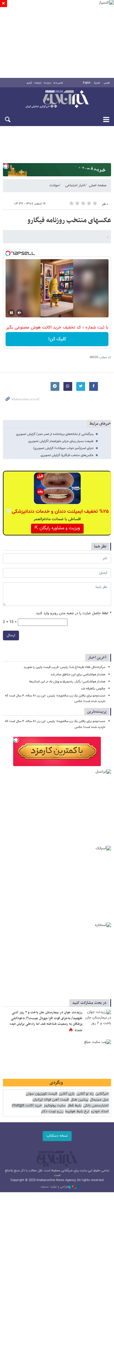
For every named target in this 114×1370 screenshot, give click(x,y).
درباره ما (47, 83)
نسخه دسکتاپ (57, 1136)
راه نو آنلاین (85, 1094)
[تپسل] (6, 166)
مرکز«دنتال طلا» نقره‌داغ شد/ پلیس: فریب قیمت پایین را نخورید (64, 667)
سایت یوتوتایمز (54, 1105)
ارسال (11, 635)
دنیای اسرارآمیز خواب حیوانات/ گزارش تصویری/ (63, 448)
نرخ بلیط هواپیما (77, 1111)
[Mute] (19, 312)
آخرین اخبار (97, 657)
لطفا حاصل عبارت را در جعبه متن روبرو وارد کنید (73, 613)
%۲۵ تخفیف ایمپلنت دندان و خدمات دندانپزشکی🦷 (57, 511)
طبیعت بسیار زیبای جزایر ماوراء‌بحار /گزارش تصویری (61, 441)
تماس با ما (58, 83)
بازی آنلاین (67, 1094)
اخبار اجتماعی (75, 185)
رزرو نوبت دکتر (52, 1111)
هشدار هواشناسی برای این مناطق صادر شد (78, 674)
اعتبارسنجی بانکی (95, 1105)
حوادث (54, 185)
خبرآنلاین (57, 99)
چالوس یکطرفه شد (93, 688)
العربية (97, 83)
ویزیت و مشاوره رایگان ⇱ (57, 528)
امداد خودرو (99, 1111)
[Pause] (11, 312)
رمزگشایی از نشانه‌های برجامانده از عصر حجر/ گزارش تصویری (55, 434)
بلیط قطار (74, 1105)
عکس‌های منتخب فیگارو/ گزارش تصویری (67, 455)
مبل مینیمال (99, 1100)
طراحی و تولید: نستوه (54, 1187)
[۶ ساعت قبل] (98, 1018)
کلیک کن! (57, 339)
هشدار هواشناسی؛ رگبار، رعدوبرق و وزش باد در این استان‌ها (67, 681)
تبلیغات (38, 83)
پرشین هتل (79, 1100)
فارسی (107, 83)
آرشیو (29, 83)
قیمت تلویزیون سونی (41, 1094)
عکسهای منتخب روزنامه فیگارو (69, 220)
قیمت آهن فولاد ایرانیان (50, 1100)
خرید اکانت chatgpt (27, 1105)
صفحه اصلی (97, 185)
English (86, 83)
